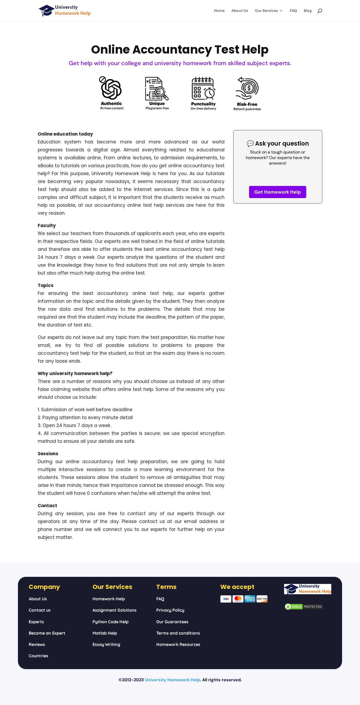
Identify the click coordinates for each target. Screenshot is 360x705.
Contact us (40, 610)
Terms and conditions (178, 633)
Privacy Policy (170, 610)
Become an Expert (47, 633)
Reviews (37, 644)
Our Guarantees (172, 621)
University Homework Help (172, 680)
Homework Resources (178, 644)
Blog (308, 11)
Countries (38, 655)
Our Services (266, 11)
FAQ (293, 11)
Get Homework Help (277, 192)
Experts (36, 621)
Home (219, 11)
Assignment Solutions (115, 610)
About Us (239, 11)
